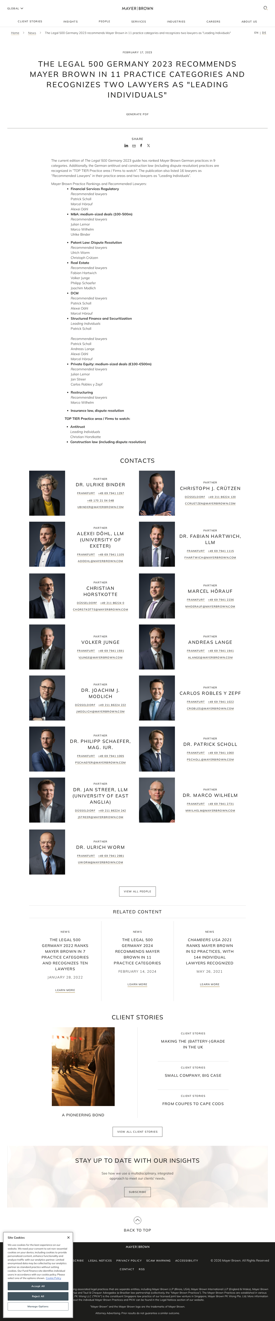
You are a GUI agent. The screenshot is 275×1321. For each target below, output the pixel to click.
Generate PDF (137, 114)
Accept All (38, 1286)
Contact (127, 1269)
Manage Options (38, 1306)
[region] (38, 1275)
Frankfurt (86, 493)
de (264, 32)
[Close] (68, 1237)
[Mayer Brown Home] (137, 8)
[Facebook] (141, 147)
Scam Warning (158, 1260)
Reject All (38, 1296)
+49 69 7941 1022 (221, 701)
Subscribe (137, 1192)
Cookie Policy (53, 1278)
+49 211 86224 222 (112, 705)
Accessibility (186, 1260)
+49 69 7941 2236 (221, 599)
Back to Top (137, 1230)
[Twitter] (148, 147)
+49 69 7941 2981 (111, 855)
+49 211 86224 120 (222, 497)
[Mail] (134, 146)
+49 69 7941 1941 (221, 650)
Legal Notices (100, 1260)
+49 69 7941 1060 (221, 752)
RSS (142, 1269)
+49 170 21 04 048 (100, 500)
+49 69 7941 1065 (111, 756)
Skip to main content (18, 3)
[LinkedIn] (126, 147)
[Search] (266, 8)
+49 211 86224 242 (112, 810)
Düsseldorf (195, 497)
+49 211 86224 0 (112, 603)
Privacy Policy (129, 1260)
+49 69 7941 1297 (111, 493)
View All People (137, 891)
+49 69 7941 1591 (111, 650)
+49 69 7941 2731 (221, 804)
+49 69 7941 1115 (221, 551)
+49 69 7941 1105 (111, 554)
